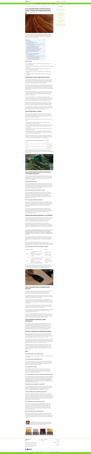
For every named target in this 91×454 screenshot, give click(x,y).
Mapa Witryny (53, 451)
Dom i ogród (53, 3)
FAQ (26, 52)
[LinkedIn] (29, 449)
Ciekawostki (57, 441)
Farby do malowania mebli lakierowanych (32, 51)
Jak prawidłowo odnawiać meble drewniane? (32, 50)
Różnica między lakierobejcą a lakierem (33, 46)
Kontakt (64, 1)
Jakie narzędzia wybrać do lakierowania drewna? (33, 49)
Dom (25, 6)
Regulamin (32, 451)
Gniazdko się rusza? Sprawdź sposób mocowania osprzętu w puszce (60, 10)
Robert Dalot (29, 12)
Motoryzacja (58, 444)
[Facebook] (26, 449)
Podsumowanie (30, 41)
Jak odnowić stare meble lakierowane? (31, 42)
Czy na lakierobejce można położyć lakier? (33, 53)
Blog (61, 1)
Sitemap (57, 451)
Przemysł (57, 445)
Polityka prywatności (37, 451)
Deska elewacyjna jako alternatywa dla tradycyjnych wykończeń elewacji (60, 14)
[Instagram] (31, 449)
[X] (27, 449)
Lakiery (28, 6)
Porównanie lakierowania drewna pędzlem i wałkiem (34, 48)
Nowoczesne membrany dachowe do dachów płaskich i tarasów (60, 21)
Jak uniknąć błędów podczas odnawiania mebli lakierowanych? (35, 44)
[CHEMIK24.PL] (28, 1)
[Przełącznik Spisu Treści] (44, 40)
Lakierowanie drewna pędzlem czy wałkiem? (32, 47)
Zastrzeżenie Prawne (42, 451)
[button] (40, 3)
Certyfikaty (58, 1)
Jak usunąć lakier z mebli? (30, 43)
